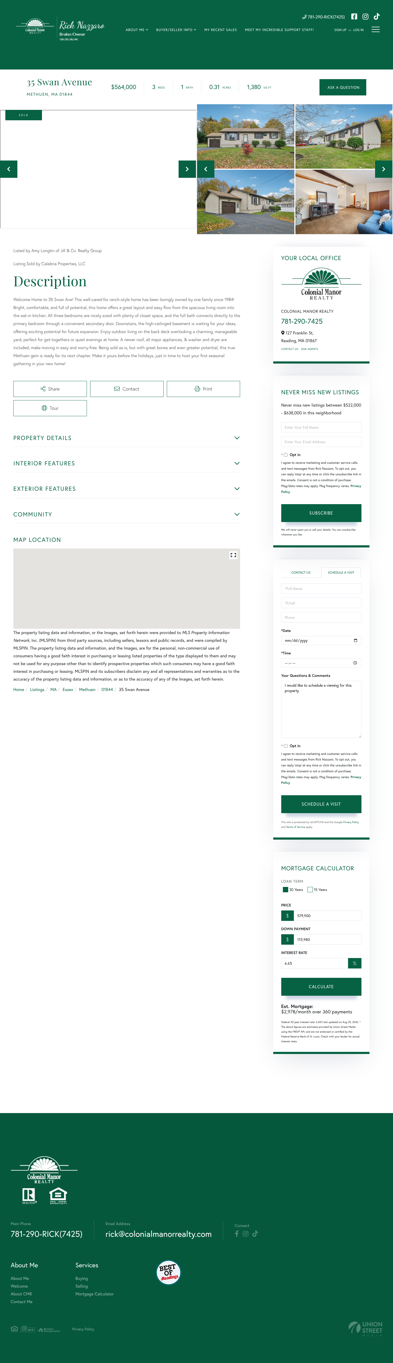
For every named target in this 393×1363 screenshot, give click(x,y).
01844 (107, 689)
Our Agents (309, 349)
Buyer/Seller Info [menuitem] (174, 30)
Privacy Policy (351, 822)
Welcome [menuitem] (19, 1286)
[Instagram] (245, 1234)
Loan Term (292, 881)
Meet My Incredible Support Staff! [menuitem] (279, 30)
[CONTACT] (342, 87)
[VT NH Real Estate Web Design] (365, 1329)
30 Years (296, 889)
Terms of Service (295, 827)
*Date (286, 630)
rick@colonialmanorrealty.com (159, 1233)
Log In (358, 30)
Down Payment (295, 928)
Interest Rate (294, 952)
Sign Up (340, 30)
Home (18, 689)
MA (54, 689)
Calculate (321, 986)
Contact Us (289, 349)
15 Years (320, 889)
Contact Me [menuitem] (21, 1301)
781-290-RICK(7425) (326, 17)
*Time (286, 653)
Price (286, 905)
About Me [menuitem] (135, 30)
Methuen (87, 689)
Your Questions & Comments (305, 675)
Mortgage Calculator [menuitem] (94, 1294)
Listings (37, 689)
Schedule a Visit (341, 573)
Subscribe (321, 513)
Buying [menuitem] (81, 1278)
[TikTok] (255, 1234)
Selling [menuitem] (81, 1286)
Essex (68, 689)
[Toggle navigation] (376, 29)
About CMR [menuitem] (21, 1294)
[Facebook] (237, 1234)
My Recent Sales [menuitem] (220, 30)
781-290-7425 (302, 321)
